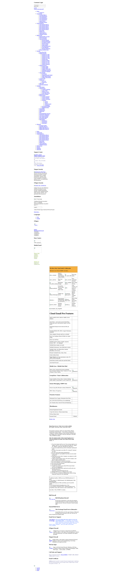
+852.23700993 (64, 554)
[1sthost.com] (34, 565)
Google (38, 567)
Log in (35, 7)
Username (36, 5)
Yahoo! (38, 569)
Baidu (38, 570)
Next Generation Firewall (39, 230)
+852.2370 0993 (40, 165)
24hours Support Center (39, 155)
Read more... (36, 212)
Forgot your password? (39, 9)
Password (36, 6)
